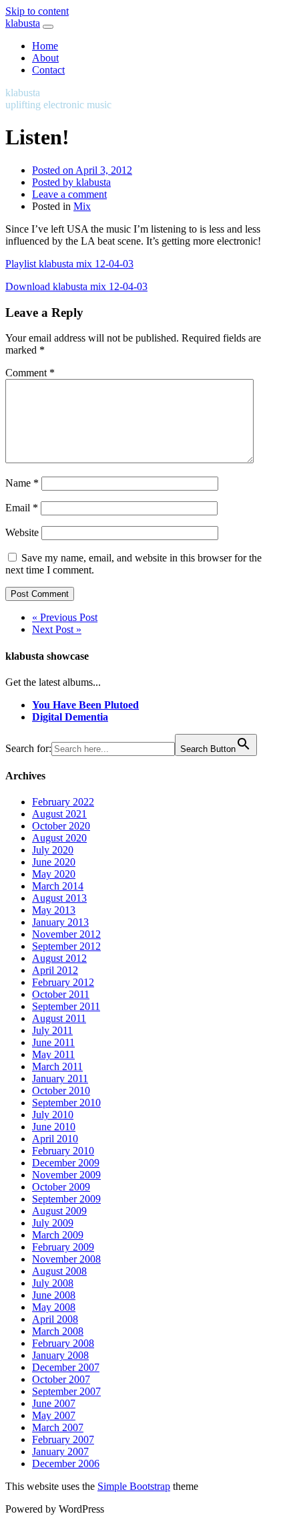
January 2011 (60, 1078)
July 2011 (52, 1030)
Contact (48, 70)
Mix (82, 206)
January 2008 (60, 1355)
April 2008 (55, 1319)
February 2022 (63, 801)
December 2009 (65, 1162)
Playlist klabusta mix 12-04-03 (69, 263)
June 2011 (53, 1042)
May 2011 (53, 1054)
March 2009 (57, 1235)
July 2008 (52, 1283)
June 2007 (53, 1403)
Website (22, 532)
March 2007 (57, 1427)
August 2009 (59, 1211)
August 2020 (59, 838)
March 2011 (57, 1066)
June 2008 (53, 1295)
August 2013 (59, 898)
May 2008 (53, 1307)
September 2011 (66, 1006)
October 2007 (61, 1379)
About (45, 57)
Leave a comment (69, 194)
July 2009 (52, 1223)
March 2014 (57, 886)
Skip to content (37, 11)
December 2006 (65, 1463)
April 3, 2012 (82, 170)
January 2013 (60, 922)
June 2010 (53, 1126)
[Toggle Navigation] (48, 27)
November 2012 (66, 934)
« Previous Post (64, 617)
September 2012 (66, 946)
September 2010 (66, 1102)
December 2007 (65, 1367)
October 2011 (60, 994)
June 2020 (53, 862)
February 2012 (63, 982)
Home (45, 45)
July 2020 (52, 850)
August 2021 (59, 813)
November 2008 (66, 1259)
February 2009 (63, 1247)
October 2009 (61, 1186)
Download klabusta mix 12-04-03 (76, 286)
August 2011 (59, 1018)
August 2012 (59, 958)
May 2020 (53, 874)
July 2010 (52, 1114)
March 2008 (57, 1331)
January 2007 (60, 1451)
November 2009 (66, 1174)
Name (22, 483)
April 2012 (55, 970)
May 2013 (53, 910)
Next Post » (56, 629)
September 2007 (66, 1391)
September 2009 (66, 1198)
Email (21, 507)
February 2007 (63, 1439)
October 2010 (61, 1090)
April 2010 (55, 1138)
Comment (30, 372)
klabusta (22, 23)
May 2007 (53, 1415)
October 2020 (61, 826)
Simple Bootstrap (133, 1486)
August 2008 (59, 1271)
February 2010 (63, 1150)
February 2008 (63, 1343)
